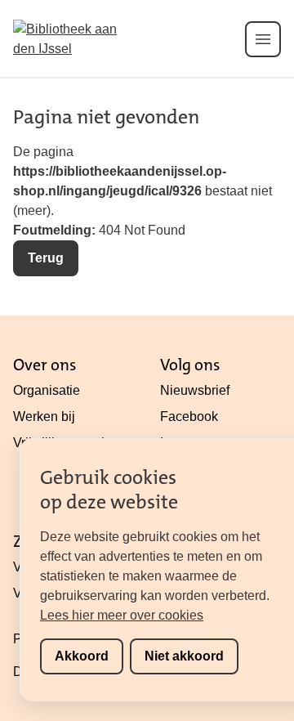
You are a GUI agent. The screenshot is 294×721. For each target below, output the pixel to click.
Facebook (189, 416)
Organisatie (46, 390)
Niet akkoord (184, 656)
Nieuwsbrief (194, 390)
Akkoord (82, 656)
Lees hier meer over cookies (121, 615)
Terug (46, 258)
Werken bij (44, 416)
